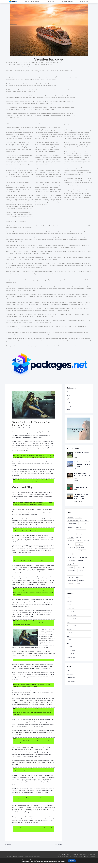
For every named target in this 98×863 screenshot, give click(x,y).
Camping (69, 392)
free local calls (71, 534)
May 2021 (69, 597)
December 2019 (71, 657)
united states (81, 580)
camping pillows (84, 520)
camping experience (73, 520)
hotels (68, 402)
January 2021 (70, 611)
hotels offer (77, 554)
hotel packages (84, 1)
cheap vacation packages (65, 856)
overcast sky (41, 428)
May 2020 (69, 640)
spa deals (81, 570)
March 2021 (70, 604)
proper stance (72, 564)
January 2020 (70, 654)
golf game (79, 544)
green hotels (80, 547)
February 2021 (70, 608)
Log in (68, 670)
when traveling (79, 583)
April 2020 (69, 643)
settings (62, 861)
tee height (70, 577)
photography (24, 428)
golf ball (79, 540)
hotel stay (84, 554)
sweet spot (79, 574)
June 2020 (69, 636)
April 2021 (69, 601)
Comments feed (71, 677)
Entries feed (70, 674)
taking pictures (49, 428)
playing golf (80, 560)
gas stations (71, 540)
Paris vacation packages (64, 854)
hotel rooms (82, 551)
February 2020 (71, 650)
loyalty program (72, 557)
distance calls (83, 523)
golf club (86, 540)
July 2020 (69, 633)
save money (86, 567)
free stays (70, 537)
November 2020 (71, 618)
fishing (68, 395)
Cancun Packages (77, 856)
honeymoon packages (89, 854)
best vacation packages (32, 1)
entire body (79, 527)
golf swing (71, 547)
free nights (80, 534)
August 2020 (70, 629)
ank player (70, 517)
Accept (72, 860)
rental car (81, 564)
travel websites (72, 580)
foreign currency (81, 530)
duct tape (71, 527)
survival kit (71, 574)
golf (68, 399)
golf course (71, 544)
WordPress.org (71, 681)
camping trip (73, 523)
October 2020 (70, 622)
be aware (78, 517)
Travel (77, 577)
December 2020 (71, 615)
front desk (78, 537)
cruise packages (50, 1)
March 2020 (70, 647)
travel (68, 409)
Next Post (58, 844)
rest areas (70, 567)
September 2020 (71, 626)
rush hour (77, 567)
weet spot (70, 583)
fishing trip (71, 530)
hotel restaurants (72, 551)
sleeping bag (72, 570)
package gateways (67, 1)
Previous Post (9, 844)
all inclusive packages (89, 856)
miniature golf (83, 557)
